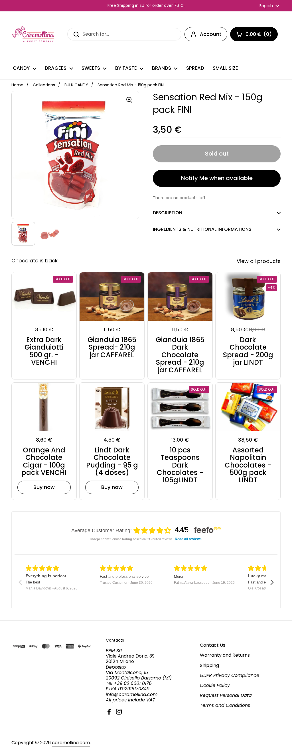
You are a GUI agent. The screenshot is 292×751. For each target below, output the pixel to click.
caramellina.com (71, 742)
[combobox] (124, 34)
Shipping (209, 665)
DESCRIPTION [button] (167, 212)
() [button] (259, 35)
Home (17, 85)
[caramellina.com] (33, 34)
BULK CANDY (76, 85)
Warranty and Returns (225, 655)
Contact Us (212, 645)
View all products (259, 261)
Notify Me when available (217, 178)
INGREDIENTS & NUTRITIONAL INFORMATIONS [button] (202, 229)
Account (210, 34)
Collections (44, 85)
